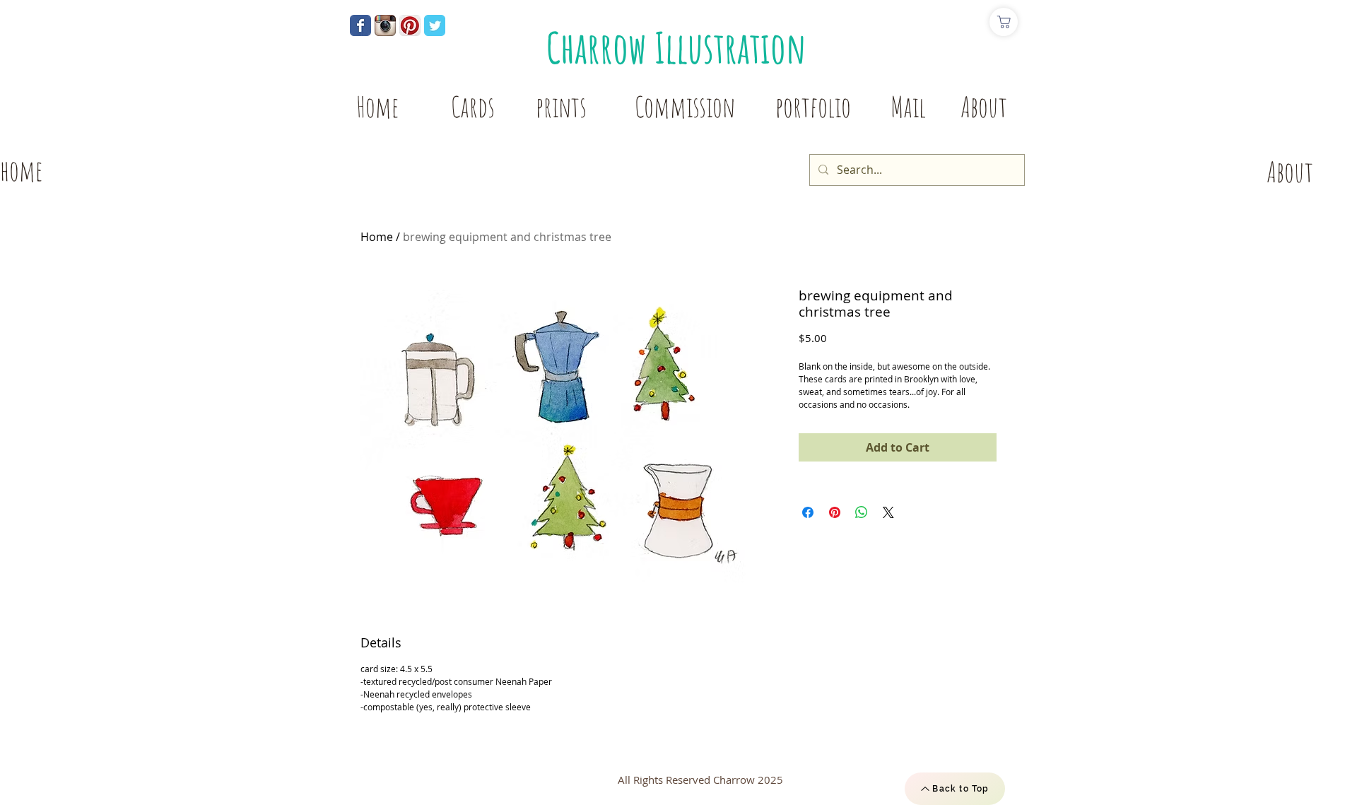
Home (376, 237)
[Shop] (1003, 22)
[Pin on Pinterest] (834, 512)
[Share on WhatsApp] (861, 512)
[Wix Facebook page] (360, 25)
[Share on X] (888, 512)
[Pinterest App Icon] (410, 25)
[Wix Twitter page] (434, 25)
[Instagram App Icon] (385, 25)
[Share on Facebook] (807, 512)
